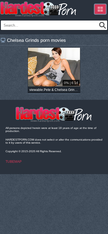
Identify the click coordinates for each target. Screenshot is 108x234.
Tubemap (14, 162)
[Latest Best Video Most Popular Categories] (100, 9)
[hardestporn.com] (38, 9)
